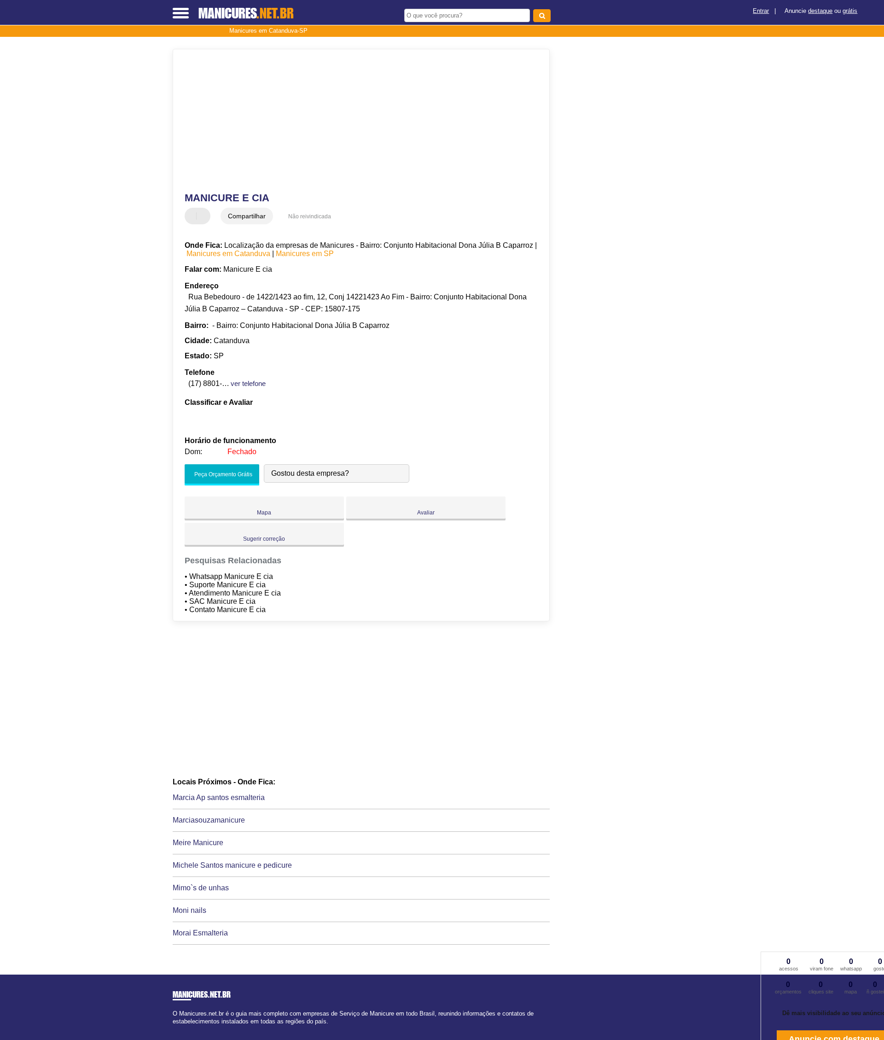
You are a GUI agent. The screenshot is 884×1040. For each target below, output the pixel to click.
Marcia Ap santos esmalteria (219, 797)
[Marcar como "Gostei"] (193, 216)
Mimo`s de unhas (201, 888)
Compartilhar (247, 216)
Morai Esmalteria (200, 933)
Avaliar (426, 512)
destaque (820, 10)
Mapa (264, 512)
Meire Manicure (198, 843)
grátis (850, 10)
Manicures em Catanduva (228, 253)
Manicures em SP (305, 253)
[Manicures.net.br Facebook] (175, 1029)
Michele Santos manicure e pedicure (232, 865)
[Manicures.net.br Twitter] (179, 1029)
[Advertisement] (357, 120)
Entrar (761, 10)
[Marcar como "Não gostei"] (204, 216)
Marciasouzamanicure (209, 820)
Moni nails (189, 910)
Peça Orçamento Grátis (222, 474)
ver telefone (248, 383)
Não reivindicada (309, 216)
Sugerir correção (264, 539)
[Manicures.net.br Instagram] (183, 1029)
